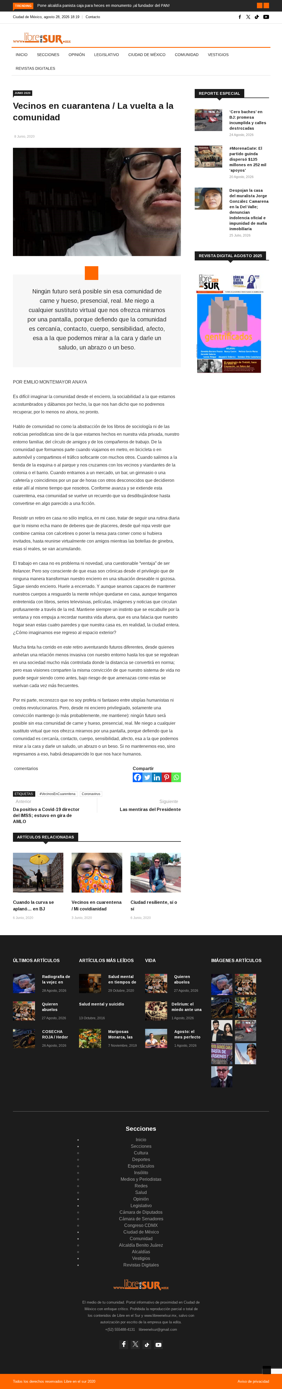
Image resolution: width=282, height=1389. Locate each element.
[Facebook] (137, 777)
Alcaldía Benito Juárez (141, 1245)
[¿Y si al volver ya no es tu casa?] (221, 1062)
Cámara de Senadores (141, 1218)
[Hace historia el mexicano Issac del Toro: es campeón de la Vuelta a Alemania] (245, 1062)
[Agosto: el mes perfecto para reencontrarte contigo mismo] (157, 1039)
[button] (259, 5)
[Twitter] (147, 777)
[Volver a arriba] (267, 1370)
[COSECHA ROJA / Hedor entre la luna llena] (25, 1039)
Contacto (93, 17)
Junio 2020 (23, 93)
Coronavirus (91, 794)
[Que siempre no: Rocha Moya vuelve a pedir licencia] (221, 1086)
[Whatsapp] (176, 777)
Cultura (141, 1153)
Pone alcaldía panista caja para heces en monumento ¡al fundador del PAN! (103, 5)
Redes (141, 1186)
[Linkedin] (157, 777)
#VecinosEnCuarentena (57, 794)
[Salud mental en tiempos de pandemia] (91, 984)
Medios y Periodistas (141, 1179)
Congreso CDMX (141, 1225)
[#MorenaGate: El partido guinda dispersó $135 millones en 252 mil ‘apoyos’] (210, 158)
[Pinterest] (166, 777)
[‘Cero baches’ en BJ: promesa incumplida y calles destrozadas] (210, 121)
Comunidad (187, 54)
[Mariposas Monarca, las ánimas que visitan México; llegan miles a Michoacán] (91, 1039)
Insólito (141, 1172)
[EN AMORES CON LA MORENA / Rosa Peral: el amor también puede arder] (221, 1039)
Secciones (48, 54)
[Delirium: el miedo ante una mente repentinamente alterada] (156, 1012)
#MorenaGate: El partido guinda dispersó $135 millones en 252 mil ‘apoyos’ (247, 159)
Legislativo (106, 54)
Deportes (141, 1159)
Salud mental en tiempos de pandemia (122, 982)
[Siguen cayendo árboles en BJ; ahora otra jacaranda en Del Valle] (245, 1016)
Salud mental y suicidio (101, 1004)
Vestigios (218, 54)
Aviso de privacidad (253, 1381)
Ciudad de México (147, 54)
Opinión (77, 54)
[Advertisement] (236, 423)
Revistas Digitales (35, 68)
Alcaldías (141, 1251)
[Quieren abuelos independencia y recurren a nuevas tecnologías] (25, 1012)
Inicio (22, 54)
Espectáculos (141, 1166)
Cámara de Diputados (141, 1212)
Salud (141, 1192)
